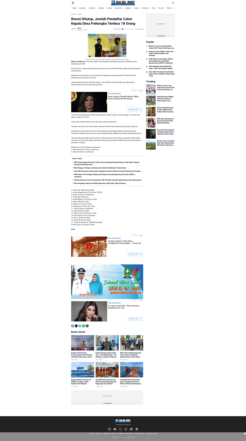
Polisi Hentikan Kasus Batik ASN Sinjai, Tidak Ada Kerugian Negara (161, 67)
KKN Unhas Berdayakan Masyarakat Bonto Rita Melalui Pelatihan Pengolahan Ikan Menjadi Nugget (166, 121)
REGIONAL (92, 8)
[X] (76, 325)
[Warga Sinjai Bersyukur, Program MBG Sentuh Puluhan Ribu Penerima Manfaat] (151, 111)
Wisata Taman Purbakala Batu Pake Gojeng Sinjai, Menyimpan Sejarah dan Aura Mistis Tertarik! (166, 143)
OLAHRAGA (145, 8)
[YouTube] (115, 429)
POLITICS (161, 8)
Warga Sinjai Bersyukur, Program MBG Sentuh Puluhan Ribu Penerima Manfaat (165, 110)
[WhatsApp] (83, 325)
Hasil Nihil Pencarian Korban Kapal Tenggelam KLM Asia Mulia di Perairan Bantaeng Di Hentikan (107, 171)
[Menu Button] (73, 3)
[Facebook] (72, 325)
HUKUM (109, 8)
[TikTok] (126, 429)
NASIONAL (82, 8)
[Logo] (123, 420)
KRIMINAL (128, 8)
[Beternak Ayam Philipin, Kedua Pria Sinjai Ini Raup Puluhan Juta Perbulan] (151, 100)
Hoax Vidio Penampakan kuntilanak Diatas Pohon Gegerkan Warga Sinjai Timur (161, 74)
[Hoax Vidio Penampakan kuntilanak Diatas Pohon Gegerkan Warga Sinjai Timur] (151, 134)
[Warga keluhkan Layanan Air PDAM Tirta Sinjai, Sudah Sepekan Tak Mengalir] (82, 369)
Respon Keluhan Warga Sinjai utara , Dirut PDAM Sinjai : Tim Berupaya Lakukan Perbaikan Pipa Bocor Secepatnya (106, 355)
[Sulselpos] (123, 2)
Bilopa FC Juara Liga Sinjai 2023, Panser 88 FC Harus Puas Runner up (161, 47)
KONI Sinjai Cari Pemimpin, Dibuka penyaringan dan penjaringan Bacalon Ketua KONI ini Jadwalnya (104, 176)
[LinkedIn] (137, 429)
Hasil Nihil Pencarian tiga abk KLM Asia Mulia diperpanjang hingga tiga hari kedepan (106, 382)
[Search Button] (173, 3)
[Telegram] (79, 325)
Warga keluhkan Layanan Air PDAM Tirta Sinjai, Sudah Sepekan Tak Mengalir (81, 382)
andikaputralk (108, 403)
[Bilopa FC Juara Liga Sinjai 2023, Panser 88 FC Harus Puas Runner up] (151, 89)
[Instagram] (109, 429)
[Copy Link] (87, 325)
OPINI (153, 8)
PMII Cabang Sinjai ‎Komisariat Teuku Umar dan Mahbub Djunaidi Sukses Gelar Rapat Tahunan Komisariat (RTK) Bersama (106, 163)
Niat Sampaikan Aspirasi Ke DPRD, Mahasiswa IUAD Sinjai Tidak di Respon (100, 183)
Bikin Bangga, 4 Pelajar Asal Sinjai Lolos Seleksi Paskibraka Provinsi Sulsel (100, 168)
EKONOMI (101, 8)
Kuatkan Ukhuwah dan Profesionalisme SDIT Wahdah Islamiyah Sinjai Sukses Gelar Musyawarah (107, 180)
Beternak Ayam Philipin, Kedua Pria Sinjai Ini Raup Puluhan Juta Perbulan (161, 53)
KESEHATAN (118, 8)
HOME (74, 8)
